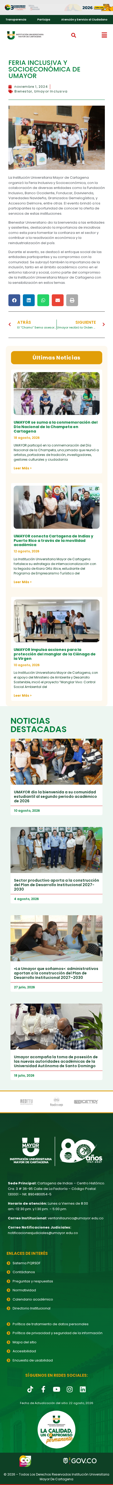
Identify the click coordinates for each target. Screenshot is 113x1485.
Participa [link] (43, 20)
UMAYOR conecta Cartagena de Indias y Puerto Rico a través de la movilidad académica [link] (53, 540)
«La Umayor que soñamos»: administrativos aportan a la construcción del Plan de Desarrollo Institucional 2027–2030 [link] (56, 973)
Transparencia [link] (16, 20)
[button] (73, 35)
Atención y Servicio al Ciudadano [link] (84, 20)
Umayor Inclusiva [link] (51, 91)
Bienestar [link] (23, 91)
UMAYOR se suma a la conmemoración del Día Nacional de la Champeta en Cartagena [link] (55, 427)
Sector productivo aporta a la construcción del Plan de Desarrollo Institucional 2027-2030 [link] (56, 885)
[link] (56, 7)
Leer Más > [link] (23, 468)
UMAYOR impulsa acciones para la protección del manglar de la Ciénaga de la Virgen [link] (55, 654)
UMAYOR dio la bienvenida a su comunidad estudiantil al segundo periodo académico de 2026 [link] (55, 796)
